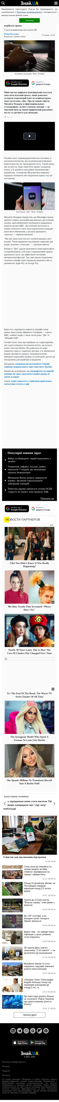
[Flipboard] (39, 1031)
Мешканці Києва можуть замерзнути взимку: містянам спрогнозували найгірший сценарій (27, 480)
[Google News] (33, 1031)
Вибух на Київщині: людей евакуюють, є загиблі (29, 460)
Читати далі (29, 1015)
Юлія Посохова (11, 34)
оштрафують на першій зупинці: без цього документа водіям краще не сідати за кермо (29, 373)
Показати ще (47, 498)
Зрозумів (29, 20)
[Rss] (13, 1031)
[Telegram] (19, 1031)
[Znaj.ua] (29, 3)
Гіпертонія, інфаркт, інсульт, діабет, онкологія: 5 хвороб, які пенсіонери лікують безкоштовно (27, 469)
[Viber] (26, 1031)
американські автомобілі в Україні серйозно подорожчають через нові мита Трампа (28, 365)
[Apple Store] (20, 1042)
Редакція (6, 1071)
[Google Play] (38, 1042)
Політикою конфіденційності (29, 12)
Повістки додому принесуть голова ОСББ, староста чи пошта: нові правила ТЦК (30, 490)
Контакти (6, 1075)
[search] (3, 3)
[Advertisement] (29, 296)
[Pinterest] (46, 1031)
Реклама (6, 1066)
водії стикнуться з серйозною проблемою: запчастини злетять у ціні (28, 382)
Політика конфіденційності (14, 1062)
